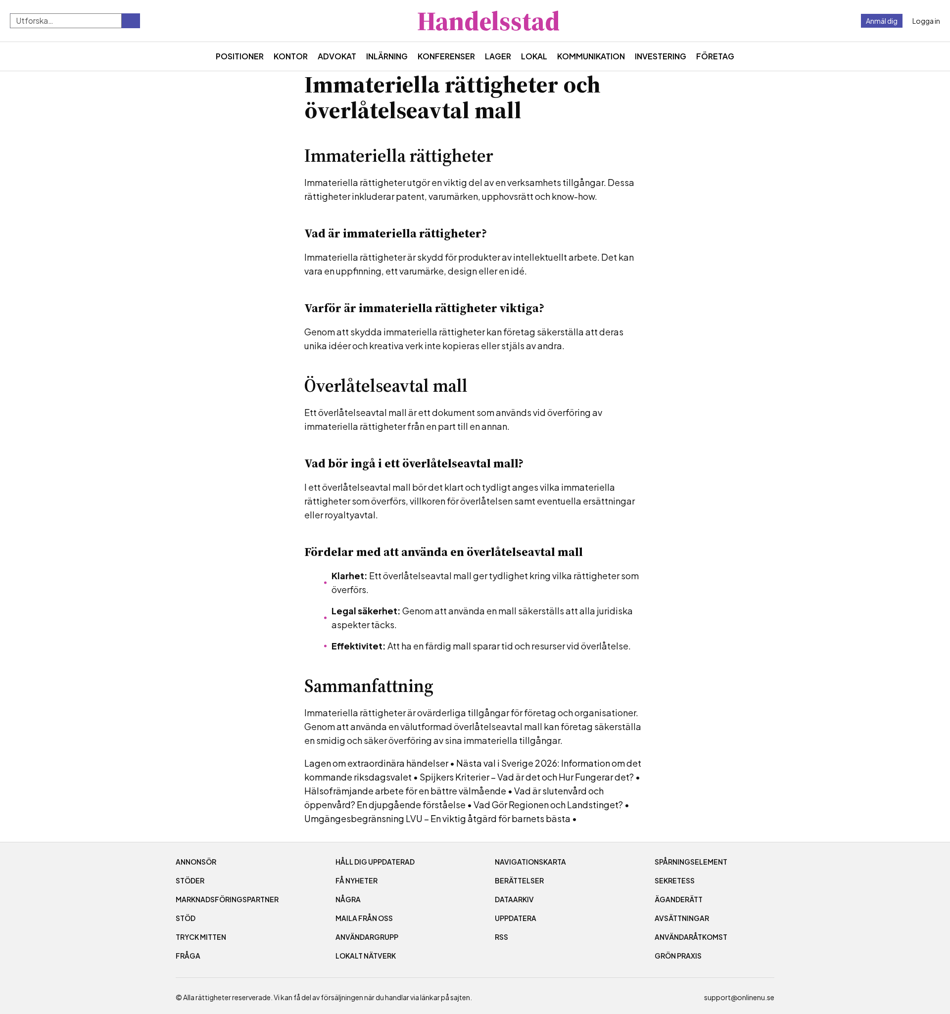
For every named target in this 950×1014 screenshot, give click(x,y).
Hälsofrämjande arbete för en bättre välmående (405, 790)
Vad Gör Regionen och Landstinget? (548, 804)
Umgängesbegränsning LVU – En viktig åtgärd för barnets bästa (437, 818)
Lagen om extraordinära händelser (376, 763)
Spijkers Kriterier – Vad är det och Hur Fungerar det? (527, 777)
